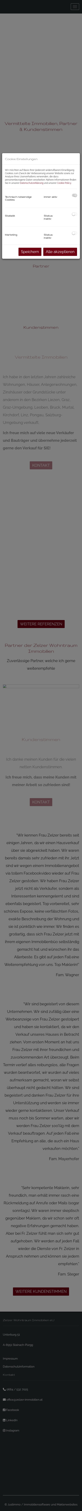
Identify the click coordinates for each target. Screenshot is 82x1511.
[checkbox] (74, 195)
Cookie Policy (64, 183)
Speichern (30, 251)
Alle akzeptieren (60, 251)
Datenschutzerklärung (31, 183)
